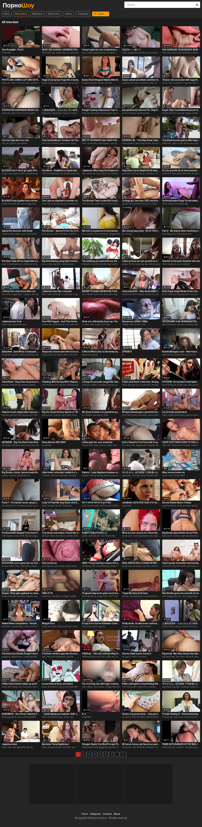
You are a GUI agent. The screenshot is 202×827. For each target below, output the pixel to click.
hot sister (30, 113)
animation (53, 687)
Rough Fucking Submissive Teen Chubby (101, 110)
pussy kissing (154, 415)
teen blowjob (61, 475)
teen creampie (55, 294)
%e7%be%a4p (108, 536)
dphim (13, 143)
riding (176, 536)
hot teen (186, 52)
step (44, 505)
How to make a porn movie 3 (136, 653)
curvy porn (195, 294)
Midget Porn (48, 623)
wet (189, 234)
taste (118, 656)
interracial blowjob (29, 173)
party (16, 173)
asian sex (106, 173)
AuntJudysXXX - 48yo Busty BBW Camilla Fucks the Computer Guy (141, 291)
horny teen (47, 354)
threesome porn (142, 203)
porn (84, 52)
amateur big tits (99, 264)
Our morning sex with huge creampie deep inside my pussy (101, 684)
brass (137, 324)
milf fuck (113, 596)
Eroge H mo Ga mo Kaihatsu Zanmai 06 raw (101, 623)
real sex (181, 324)
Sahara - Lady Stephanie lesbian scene (101, 472)
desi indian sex (14, 687)
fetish (180, 385)
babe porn (65, 143)
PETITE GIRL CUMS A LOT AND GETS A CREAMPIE (21, 80)
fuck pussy (167, 717)
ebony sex (188, 143)
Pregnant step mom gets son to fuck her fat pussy (101, 593)
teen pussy (47, 234)
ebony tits (179, 354)
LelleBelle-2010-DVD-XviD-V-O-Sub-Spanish (141, 502)
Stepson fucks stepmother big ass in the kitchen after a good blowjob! (21, 412)
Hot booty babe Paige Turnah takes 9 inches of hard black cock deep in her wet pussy (181, 200)
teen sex (166, 52)
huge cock (53, 83)
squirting (196, 505)
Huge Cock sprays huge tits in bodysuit (61, 80)
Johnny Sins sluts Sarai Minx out (18, 291)
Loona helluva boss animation (57, 684)
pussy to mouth (63, 747)
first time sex (48, 52)
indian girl (28, 264)
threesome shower (76, 385)
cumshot (155, 203)
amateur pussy (24, 505)
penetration (192, 415)
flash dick (126, 385)
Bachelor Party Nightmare (55, 744)
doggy (188, 113)
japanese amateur (137, 52)
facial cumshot (169, 113)
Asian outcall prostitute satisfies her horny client (141, 80)
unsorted (6, 52)
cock (44, 203)
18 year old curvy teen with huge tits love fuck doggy (181, 80)
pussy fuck (102, 596)
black (164, 203)
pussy (125, 626)
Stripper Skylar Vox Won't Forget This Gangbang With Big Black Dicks (101, 744)
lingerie (29, 596)
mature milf (105, 505)
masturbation (136, 596)
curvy (165, 83)
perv (174, 234)
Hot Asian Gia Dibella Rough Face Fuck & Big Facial (21, 653)
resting (152, 687)
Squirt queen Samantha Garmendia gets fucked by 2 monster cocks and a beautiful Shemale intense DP (181, 563)
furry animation (72, 687)
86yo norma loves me (173, 472)
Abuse (117, 814)
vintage (64, 596)
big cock (52, 203)
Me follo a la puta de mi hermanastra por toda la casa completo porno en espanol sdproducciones (101, 231)
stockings (179, 203)
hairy (152, 83)
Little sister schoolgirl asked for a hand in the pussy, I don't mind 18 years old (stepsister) (61, 472)
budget (72, 596)
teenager (6, 445)
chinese (92, 536)
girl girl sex (127, 203)
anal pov (86, 385)
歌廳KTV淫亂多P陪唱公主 (94, 533)
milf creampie (61, 234)
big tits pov (159, 536)
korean (132, 113)
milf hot (62, 385)
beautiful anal (178, 566)
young (181, 113)
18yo (105, 415)
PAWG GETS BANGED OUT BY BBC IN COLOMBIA (181, 744)
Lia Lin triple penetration (174, 412)
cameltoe (182, 234)
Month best (53, 13)
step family (87, 596)
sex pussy (97, 415)
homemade (106, 113)
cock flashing (102, 566)
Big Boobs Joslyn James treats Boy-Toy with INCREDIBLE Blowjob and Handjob (21, 472)
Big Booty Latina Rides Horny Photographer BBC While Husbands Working (181, 533)
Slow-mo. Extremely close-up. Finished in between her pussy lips (101, 321)
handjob (63, 83)
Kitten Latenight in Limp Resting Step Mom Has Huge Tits (141, 684)
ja (123, 354)
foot (67, 324)
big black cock (146, 536)
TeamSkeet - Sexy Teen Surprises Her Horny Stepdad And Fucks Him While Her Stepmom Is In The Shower (21, 382)
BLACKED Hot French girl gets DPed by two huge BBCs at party (21, 170)
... (117, 754)
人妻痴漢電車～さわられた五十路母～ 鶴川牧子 (181, 623)
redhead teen (88, 656)
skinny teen (112, 203)
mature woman (189, 626)
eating (25, 385)
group (30, 747)
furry (61, 687)
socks (49, 264)
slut (79, 566)
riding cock (47, 415)
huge (44, 83)
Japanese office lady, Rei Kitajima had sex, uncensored (101, 170)
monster (166, 566)
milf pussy (132, 415)
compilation (18, 626)
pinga (125, 264)
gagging (6, 656)
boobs (101, 83)
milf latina (25, 566)
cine (143, 324)
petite (15, 354)
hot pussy (134, 626)
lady (118, 475)
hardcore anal (184, 505)
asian (84, 536)
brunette (108, 294)
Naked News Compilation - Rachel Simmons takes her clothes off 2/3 (21, 623)
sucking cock (67, 264)
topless (85, 83)
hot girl (50, 505)
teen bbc (180, 656)
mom (170, 475)
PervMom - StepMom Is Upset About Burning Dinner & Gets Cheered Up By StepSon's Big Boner (61, 170)
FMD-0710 (47, 593)
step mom (143, 687)
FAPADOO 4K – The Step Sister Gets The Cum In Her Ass (141, 140)
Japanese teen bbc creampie (57, 291)
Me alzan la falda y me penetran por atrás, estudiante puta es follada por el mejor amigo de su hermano (101, 412)
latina (4, 717)
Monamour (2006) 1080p (135, 321)
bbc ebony (61, 536)
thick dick (76, 415)
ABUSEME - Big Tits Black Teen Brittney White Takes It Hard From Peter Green (21, 442)
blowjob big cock (55, 173)
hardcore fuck (93, 173)
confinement (143, 113)
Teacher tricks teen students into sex (181, 261)
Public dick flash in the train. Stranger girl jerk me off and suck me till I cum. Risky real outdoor (141, 382)
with (84, 687)
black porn (167, 536)
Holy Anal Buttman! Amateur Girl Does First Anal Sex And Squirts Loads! (61, 140)
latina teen (10, 505)
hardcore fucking (50, 143)
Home (7, 13)
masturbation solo (153, 596)
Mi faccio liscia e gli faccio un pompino (141, 744)
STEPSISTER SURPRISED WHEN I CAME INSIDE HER (21, 110)
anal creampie (9, 596)
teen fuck (176, 52)
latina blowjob (169, 324)
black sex (166, 143)
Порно (11, 5)
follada (88, 415)
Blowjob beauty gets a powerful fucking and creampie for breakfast (141, 412)
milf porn (172, 294)
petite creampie (27, 354)
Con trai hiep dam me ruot (15, 140)
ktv (98, 536)
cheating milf (88, 566)
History (68, 13)
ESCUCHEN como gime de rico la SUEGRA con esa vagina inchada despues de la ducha (21, 563)
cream (74, 113)
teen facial (87, 294)
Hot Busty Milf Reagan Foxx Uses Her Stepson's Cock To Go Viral (21, 533)
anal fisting (58, 324)
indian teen (39, 264)
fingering (66, 505)
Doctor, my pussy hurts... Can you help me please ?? (141, 714)
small (195, 113)
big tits (93, 83)
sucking (126, 83)
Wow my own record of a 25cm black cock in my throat (141, 533)
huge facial (7, 173)
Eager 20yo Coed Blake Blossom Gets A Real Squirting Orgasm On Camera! (181, 110)
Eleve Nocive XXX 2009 (53, 442)
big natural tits (38, 445)
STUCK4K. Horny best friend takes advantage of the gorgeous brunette (181, 382)
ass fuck (130, 445)
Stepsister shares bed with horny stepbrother (61, 351)
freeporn (111, 52)
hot (23, 113)
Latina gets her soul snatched (97, 442)
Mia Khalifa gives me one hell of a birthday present (181, 593)
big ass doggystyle (34, 536)
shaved (50, 747)
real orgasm (104, 143)
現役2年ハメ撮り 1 (131, 49)
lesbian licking (89, 475)
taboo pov (20, 234)
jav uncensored (155, 52)
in (83, 324)
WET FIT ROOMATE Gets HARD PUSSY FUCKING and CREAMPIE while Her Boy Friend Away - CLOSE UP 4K (101, 140)
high (44, 747)
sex (3, 143)
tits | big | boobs (55, 717)
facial (4, 203)
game (102, 626)
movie (134, 656)
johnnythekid (29, 717)
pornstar (126, 173)
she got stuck (195, 385)
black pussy (109, 475)
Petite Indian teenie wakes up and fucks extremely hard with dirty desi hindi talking (21, 684)
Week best (37, 13)
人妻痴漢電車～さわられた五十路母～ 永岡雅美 (61, 110)
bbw (12, 234)
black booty (168, 354)
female (108, 83)
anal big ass (48, 566)
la (83, 415)
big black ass (192, 536)
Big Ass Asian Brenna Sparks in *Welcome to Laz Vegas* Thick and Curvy (61, 412)
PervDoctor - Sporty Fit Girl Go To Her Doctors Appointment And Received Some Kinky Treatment (61, 231)
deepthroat (69, 173)
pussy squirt (71, 566)
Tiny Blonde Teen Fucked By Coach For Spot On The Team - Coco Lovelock (101, 200)
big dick (102, 52)
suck (164, 475)
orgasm (27, 294)
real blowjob (157, 385)
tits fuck (197, 83)
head (176, 475)
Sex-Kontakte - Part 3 (13, 49)
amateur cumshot (142, 566)
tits (194, 354)
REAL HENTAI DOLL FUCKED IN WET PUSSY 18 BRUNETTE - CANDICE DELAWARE (141, 563)
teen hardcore (169, 385)
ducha (5, 566)
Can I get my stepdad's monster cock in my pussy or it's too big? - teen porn (61, 200)
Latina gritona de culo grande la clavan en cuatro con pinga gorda (141, 261)
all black (189, 656)
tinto (131, 324)
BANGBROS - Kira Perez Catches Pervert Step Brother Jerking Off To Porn (21, 714)
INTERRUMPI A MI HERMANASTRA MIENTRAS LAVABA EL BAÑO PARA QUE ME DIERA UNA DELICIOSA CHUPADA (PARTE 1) (181, 321)
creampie (92, 143)
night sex (110, 656)
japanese (46, 113)
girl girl (58, 505)
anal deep (191, 566)
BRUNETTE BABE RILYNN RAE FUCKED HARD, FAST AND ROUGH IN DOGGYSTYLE (101, 291)
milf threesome (49, 385)
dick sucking (175, 626)
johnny (35, 294)
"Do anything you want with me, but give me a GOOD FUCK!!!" (101, 261)
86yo (182, 475)
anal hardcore (169, 505)
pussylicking (79, 626)
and (4, 264)
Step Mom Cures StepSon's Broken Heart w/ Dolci (141, 170)
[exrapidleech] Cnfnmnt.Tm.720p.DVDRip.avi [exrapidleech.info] (141, 110)
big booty (27, 415)
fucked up (127, 566)
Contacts (107, 814)
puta (157, 264)
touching (166, 234)
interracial (93, 52)
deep (73, 143)
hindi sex (27, 687)
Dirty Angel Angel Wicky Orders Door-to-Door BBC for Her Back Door (181, 291)
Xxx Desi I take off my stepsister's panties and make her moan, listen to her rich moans (21, 261)
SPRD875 (127, 351)
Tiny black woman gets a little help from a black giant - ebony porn (181, 140)
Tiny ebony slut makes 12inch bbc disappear (61, 533)
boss (44, 687)
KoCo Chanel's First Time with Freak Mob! (141, 442)
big (77, 173)
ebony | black (48, 536)
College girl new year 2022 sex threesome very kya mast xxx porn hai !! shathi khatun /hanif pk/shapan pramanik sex (141, 200)
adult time (61, 52)
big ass (5, 415)
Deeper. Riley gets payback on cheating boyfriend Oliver (21, 593)
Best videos (21, 13)
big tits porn (62, 203)
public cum (112, 445)
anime (95, 626)
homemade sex (14, 264)
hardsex (147, 626)
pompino (126, 747)
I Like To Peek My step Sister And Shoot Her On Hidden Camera (61, 502)
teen (164, 264)
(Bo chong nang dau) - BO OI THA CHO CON (141, 231)
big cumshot (74, 83)
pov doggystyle (190, 596)
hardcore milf (129, 294)
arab (44, 717)
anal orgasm (128, 143)
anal (44, 626)
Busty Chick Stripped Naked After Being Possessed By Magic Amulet (101, 80)
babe (124, 52)
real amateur (37, 566)
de (83, 234)
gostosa (12, 717)
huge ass (187, 83)
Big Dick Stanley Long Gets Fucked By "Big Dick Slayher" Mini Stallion (61, 261)
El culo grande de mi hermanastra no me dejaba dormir (181, 170)
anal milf (166, 173)
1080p (125, 324)
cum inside (98, 687)
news (27, 626)
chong (129, 234)
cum (84, 143)
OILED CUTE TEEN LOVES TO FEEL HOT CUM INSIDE (181, 442)
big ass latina (147, 264)
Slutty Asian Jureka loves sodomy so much (141, 623)
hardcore (74, 52)
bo (123, 234)
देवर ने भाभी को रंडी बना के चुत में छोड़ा (96, 502)
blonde (5, 385)
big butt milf (16, 415)
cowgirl (57, 415)
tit (29, 475)
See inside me (49, 563)
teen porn (74, 203)
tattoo (94, 385)
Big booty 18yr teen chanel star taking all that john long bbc (181, 653)
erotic (125, 113)
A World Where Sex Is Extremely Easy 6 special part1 (101, 351)
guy (44, 656)
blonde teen (152, 717)
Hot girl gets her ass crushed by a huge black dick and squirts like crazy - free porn (101, 49)
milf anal (186, 173)
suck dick (145, 385)
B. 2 (84, 714)
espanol (89, 234)
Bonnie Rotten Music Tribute (176, 502)
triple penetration (176, 415)
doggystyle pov (174, 596)
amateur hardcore (140, 83)
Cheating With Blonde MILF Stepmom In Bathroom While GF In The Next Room (61, 382)
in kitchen (37, 415)
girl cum (136, 385)
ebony (102, 445)
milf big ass (7, 536)
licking (115, 173)
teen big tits (88, 203)
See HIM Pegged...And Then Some (59, 321)
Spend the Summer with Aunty (17, 231)
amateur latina (193, 324)
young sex (118, 113)
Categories (82, 13)
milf (44, 173)
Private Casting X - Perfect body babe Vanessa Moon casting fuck (181, 714)
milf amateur (138, 173)
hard (4, 687)
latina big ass (168, 747)
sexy (9, 324)
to (68, 52)
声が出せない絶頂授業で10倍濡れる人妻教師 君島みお (181, 684)
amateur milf (152, 173)
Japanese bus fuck (11, 321)
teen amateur (175, 83)
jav (7, 143)
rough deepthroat (32, 656)
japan (95, 354)
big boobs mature (61, 113)
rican (19, 717)
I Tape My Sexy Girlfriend (135, 593)
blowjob (95, 113)
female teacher (154, 475)
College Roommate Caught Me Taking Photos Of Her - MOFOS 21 (101, 382)
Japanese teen (9, 744)
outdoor (180, 747)
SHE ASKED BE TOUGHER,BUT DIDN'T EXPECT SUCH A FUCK (181, 49)
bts (72, 717)
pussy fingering (117, 566)
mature (5, 234)
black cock (127, 536)
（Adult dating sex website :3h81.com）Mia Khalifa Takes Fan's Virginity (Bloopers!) (61, 714)
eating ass (47, 324)
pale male (75, 324)
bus (25, 324)
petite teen (36, 83)
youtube (37, 505)
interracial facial (90, 747)
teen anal (176, 173)
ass (43, 264)
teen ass (73, 354)
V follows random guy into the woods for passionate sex (61, 653)
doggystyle (31, 203)
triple (164, 415)
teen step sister (143, 143)
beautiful (6, 626)
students (172, 264)
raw (84, 626)
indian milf (117, 505)
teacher (186, 264)
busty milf (150, 294)
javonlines (22, 143)
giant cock (177, 143)
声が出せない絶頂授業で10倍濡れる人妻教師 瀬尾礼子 (141, 472)
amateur (150, 747)
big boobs (66, 415)
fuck (4, 324)
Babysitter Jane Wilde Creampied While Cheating (21, 351)
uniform (73, 234)
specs (66, 717)
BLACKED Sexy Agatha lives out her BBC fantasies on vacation (21, 200)
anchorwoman (38, 626)
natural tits (31, 234)
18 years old (48, 475)
